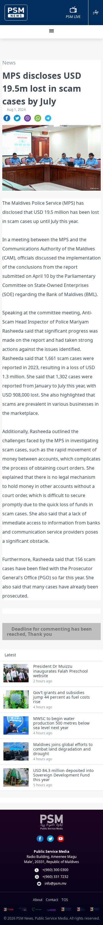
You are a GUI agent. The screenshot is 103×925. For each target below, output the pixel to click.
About (37, 899)
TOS (65, 899)
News (9, 63)
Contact (52, 899)
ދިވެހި (95, 12)
